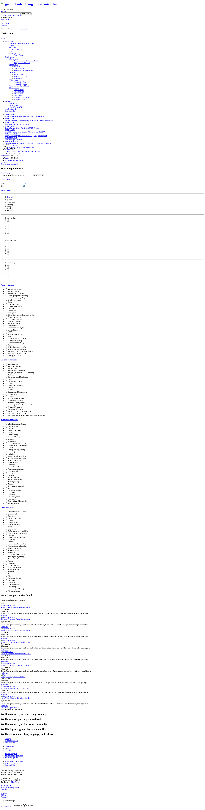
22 (19, 158)
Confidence (11, 428)
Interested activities (9, 360)
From (3, 184)
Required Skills (7, 507)
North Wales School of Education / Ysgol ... (15, 698)
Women (10, 345)
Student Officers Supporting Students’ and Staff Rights (23, 151)
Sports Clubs (13, 65)
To (2, 186)
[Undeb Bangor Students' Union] (30, 4)
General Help (12, 394)
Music (10, 336)
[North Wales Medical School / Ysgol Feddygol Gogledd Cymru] (8, 686)
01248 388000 (6, 786)
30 (4, 163)
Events (7, 101)
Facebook (4, 797)
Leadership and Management (17, 445)
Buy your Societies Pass (22, 63)
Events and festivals (14, 317)
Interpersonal (12, 441)
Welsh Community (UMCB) (19, 86)
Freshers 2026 (14, 105)
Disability (11, 302)
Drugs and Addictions (15, 306)
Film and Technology (15, 319)
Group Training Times (16, 107)
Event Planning (13, 435)
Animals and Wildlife (15, 289)
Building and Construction (17, 370)
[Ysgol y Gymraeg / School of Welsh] (8, 675)
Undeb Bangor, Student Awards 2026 (17, 124)
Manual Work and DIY (15, 400)
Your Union (9, 41)
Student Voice (14, 88)
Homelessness (12, 326)
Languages (11, 396)
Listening (11, 447)
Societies (12, 72)
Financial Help (10, 763)
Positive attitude (13, 471)
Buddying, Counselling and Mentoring (21, 373)
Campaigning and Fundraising (18, 296)
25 (9, 160)
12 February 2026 (11, 134)
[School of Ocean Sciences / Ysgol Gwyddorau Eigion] (8, 640)
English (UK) (5, 19)
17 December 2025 (11, 141)
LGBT (10, 332)
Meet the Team (14, 45)
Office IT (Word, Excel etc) (17, 467)
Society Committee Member (17, 347)
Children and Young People (17, 298)
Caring (10, 379)
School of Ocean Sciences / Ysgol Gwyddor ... (16, 642)
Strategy (8, 739)
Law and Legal (13, 330)
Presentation (12, 475)
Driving (10, 383)
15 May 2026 (9, 122)
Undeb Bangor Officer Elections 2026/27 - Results (22, 128)
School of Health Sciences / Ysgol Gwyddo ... (16, 630)
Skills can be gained (9, 419)
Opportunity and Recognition (17, 501)
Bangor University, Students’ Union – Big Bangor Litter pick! (26, 136)
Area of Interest (7, 285)
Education (11, 308)
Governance (13, 53)
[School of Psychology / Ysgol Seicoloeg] (8, 617)
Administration (13, 364)
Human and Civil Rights (16, 328)
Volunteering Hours (20, 84)
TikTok (3, 795)
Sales (9, 488)
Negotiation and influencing (17, 458)
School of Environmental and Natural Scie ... (16, 654)
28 (17, 160)
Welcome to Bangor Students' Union (21, 43)
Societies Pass (18, 78)
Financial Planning (14, 437)
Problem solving (13, 477)
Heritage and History (15, 356)
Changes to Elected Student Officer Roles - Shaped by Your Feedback (28, 143)
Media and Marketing (15, 334)
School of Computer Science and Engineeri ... (16, 665)
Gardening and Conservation (17, 392)
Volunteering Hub (20, 82)
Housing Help (10, 765)
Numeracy (11, 465)
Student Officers (19, 99)
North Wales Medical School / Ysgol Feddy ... (16, 688)
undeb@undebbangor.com (10, 787)
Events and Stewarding (15, 385)
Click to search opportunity (10, 164)
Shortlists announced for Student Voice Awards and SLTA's (25, 132)
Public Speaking (13, 482)
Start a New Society (20, 76)
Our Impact (13, 47)
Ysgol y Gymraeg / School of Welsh (13, 677)
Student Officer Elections (22, 97)
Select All (10, 197)
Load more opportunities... (10, 708)
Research (11, 484)
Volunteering (13, 80)
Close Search (5, 173)
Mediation (11, 454)
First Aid (11, 390)
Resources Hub (10, 111)
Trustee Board (18, 55)
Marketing (11, 452)
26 (12, 160)
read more (4, 615)
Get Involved (9, 57)
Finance (10, 388)
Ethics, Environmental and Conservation (21, 315)
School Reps (18, 95)
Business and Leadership (16, 293)
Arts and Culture (13, 291)
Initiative (11, 439)
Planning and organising (16, 469)
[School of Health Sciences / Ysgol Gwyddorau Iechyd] (8, 629)
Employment (12, 313)
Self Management (14, 503)
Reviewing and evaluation (16, 486)
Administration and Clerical (17, 424)
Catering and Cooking (15, 381)
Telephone (11, 495)
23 (4, 160)
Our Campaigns (19, 92)
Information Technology (16, 398)
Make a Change (19, 90)
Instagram (4, 793)
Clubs (7, 748)
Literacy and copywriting (16, 450)
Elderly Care (12, 311)
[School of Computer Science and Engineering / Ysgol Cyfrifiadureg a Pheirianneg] (8, 663)
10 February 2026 (11, 138)
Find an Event (14, 103)
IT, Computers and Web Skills (18, 443)
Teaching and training (15, 490)
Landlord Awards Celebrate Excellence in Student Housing (25, 116)
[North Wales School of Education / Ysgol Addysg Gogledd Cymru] (8, 696)
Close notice (24, 29)
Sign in (3, 11)
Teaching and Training (15, 409)
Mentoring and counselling (17, 456)
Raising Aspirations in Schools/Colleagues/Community (26, 415)
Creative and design (14, 300)
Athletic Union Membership (23, 70)
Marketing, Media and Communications (21, 405)
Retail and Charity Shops (16, 403)
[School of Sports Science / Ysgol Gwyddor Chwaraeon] (8, 605)
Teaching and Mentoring (16, 343)
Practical (10, 473)
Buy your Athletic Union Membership (26, 61)
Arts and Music (13, 368)
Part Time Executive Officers (17, 353)
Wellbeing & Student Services (15, 761)
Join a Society (18, 74)
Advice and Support (14, 366)
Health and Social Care (15, 323)
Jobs (10, 51)
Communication (13, 426)
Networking (12, 499)
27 (15, 160)
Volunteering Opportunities (14, 756)
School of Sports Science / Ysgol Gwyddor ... (16, 607)
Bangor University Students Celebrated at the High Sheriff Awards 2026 (29, 120)
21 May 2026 (9, 114)
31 (6, 163)
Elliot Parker (15, 782)
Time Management (14, 497)
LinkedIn (4, 789)
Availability (6, 190)
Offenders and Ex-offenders (17, 338)
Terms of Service (7, 806)
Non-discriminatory (14, 460)
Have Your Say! (19, 94)
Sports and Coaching (15, 341)
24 (6, 160)
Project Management (15, 480)
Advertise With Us (15, 49)
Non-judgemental (13, 462)
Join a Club (17, 67)
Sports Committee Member (17, 349)
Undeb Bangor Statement (13, 140)
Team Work (12, 492)
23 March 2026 (10, 126)
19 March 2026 (10, 130)
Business (11, 375)
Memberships (13, 59)
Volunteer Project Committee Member (20, 351)
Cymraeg (4, 25)
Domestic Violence (14, 304)
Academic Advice (11, 109)
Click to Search (6, 15)
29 (19, 160)
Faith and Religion (14, 321)
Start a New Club (19, 68)
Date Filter (5, 179)
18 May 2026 (9, 118)
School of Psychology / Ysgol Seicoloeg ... (15, 619)
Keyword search (6, 175)
